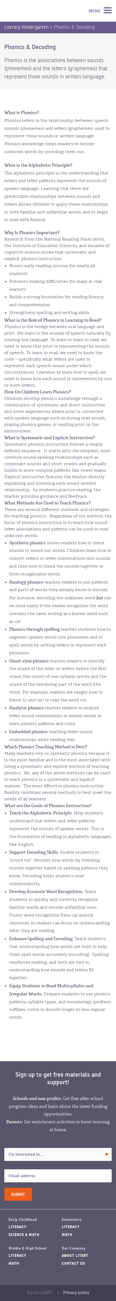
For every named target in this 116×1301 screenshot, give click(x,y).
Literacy (17, 1227)
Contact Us (73, 1263)
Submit (18, 1194)
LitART (30, 10)
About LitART (75, 1255)
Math (67, 1234)
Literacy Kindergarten (26, 27)
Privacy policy (76, 1293)
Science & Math (24, 1234)
